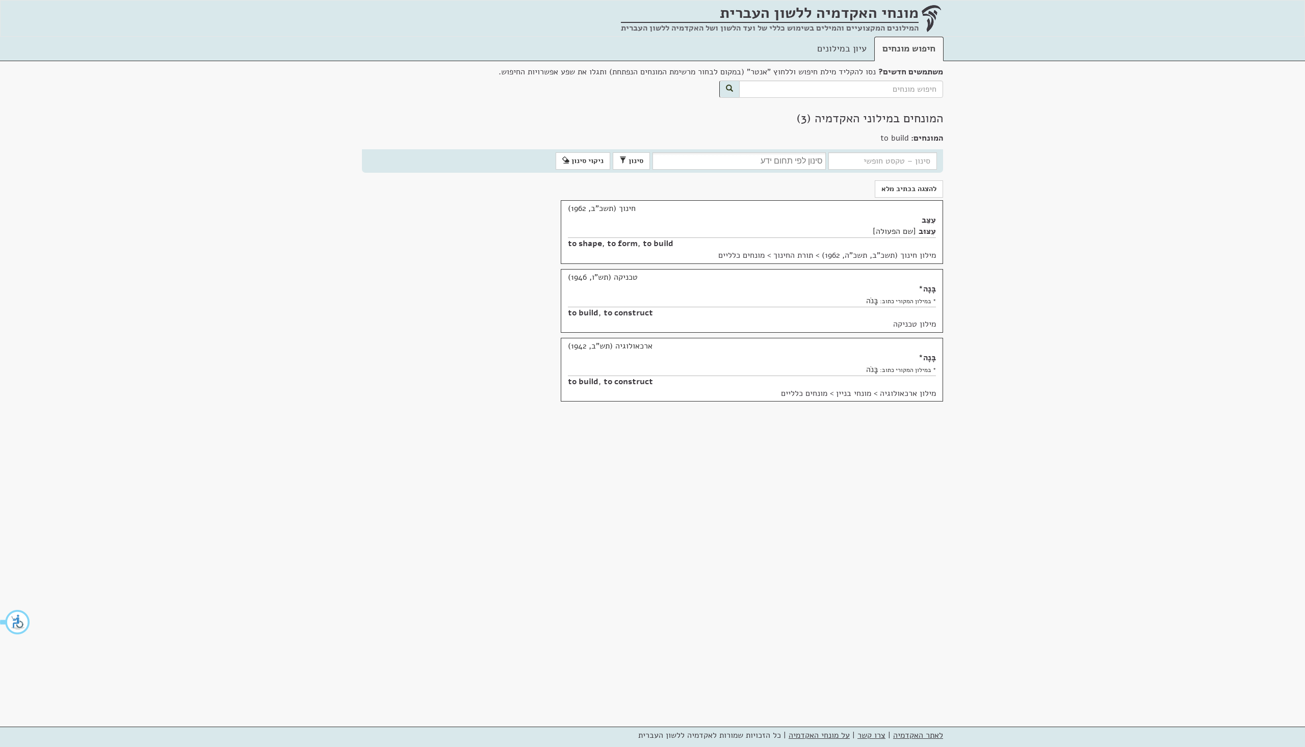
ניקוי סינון (586, 161)
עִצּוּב (927, 231)
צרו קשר (871, 735)
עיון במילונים (842, 48)
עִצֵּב (929, 220)
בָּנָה (929, 289)
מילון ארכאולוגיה (908, 393)
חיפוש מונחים (908, 48)
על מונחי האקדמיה (819, 735)
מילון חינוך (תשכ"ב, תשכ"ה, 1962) (879, 255)
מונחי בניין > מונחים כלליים (826, 393)
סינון (635, 161)
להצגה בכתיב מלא (908, 189)
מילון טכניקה (914, 324)
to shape (585, 243)
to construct (628, 312)
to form (622, 243)
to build (658, 243)
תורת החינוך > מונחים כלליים (765, 255)
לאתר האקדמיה (918, 735)
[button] (15, 622)
